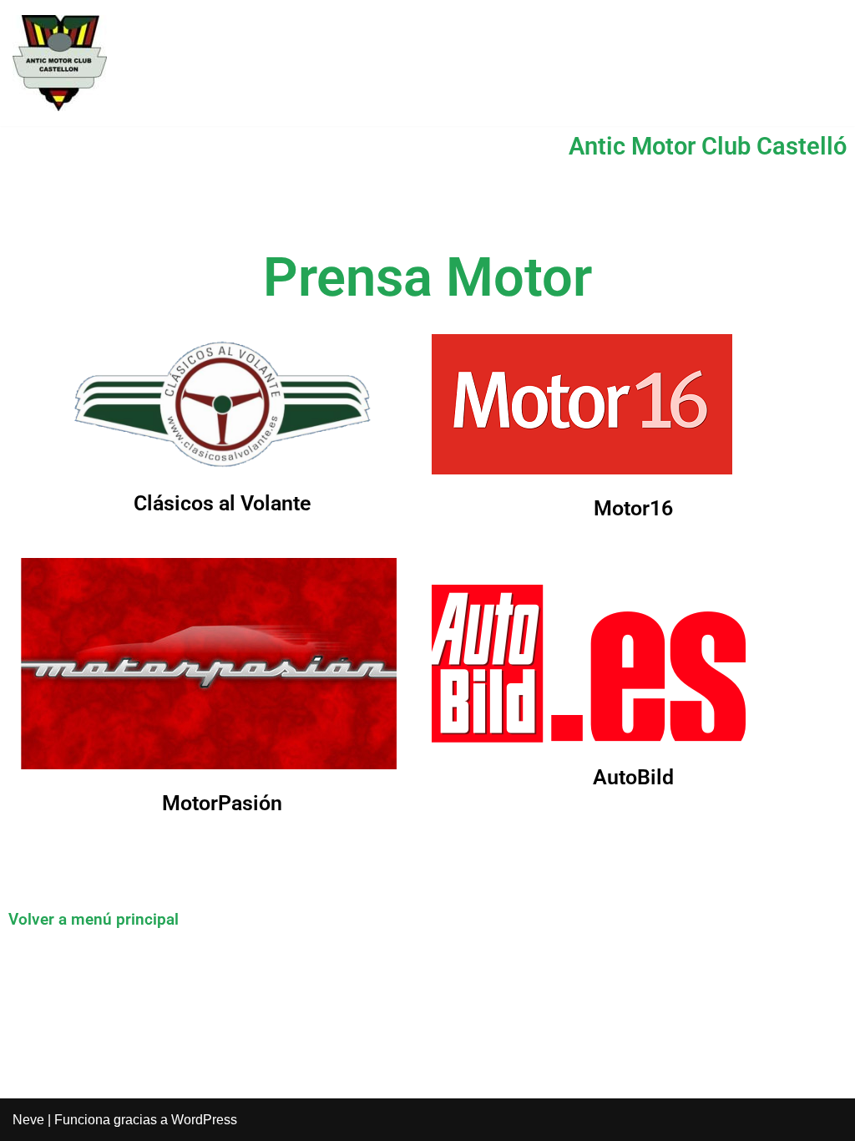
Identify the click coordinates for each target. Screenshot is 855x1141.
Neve (28, 1120)
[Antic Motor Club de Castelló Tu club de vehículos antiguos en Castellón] (60, 63)
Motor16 (633, 508)
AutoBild (633, 777)
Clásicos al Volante (222, 503)
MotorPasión (222, 803)
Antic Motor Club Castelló (708, 146)
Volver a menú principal (93, 919)
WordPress (204, 1120)
